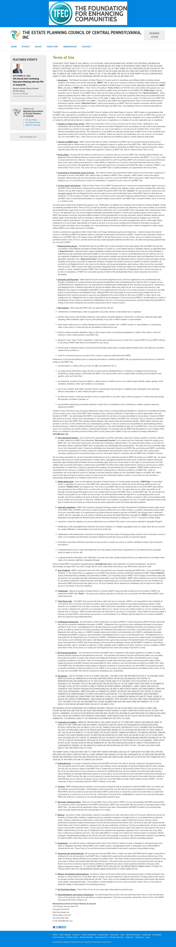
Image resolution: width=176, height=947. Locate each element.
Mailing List (31, 137)
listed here (76, 85)
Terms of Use (107, 942)
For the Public (31, 120)
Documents (114, 934)
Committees (157, 934)
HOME (14, 46)
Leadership (146, 934)
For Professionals (32, 122)
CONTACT (86, 46)
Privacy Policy (155, 157)
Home (55, 934)
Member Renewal (117, 937)
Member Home (72, 937)
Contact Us (129, 937)
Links (122, 934)
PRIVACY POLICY (81, 68)
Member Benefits (86, 937)
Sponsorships (103, 934)
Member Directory (133, 934)
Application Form (101, 937)
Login (148, 937)
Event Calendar (65, 934)
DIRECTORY (52, 46)
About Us (76, 934)
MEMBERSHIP (70, 46)
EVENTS (26, 46)
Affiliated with (33, 112)
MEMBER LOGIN (154, 35)
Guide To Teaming (32, 125)
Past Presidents (59, 937)
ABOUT (38, 46)
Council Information (88, 934)
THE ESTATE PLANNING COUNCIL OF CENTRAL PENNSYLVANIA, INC (81, 35)
